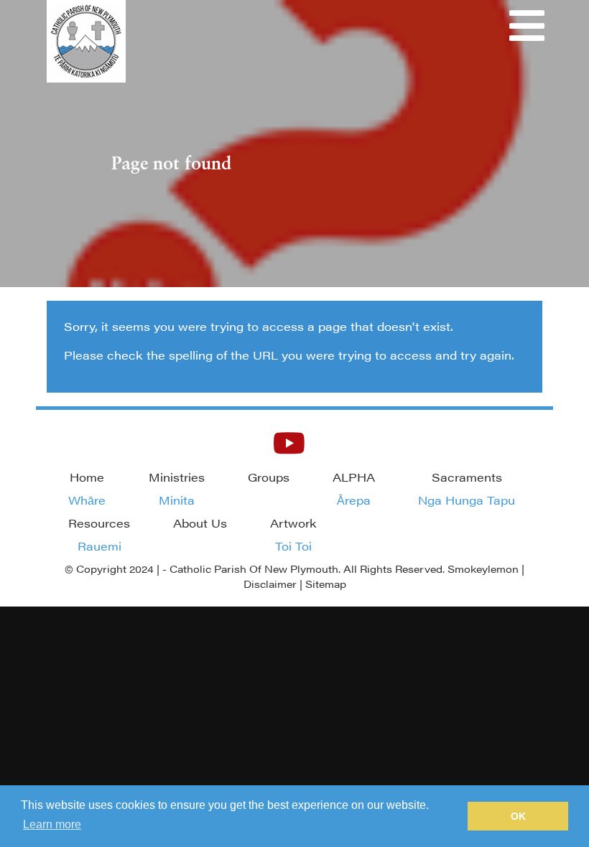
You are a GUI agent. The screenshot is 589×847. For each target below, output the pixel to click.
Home (87, 488)
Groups (268, 477)
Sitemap (325, 583)
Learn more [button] (52, 824)
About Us (200, 523)
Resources (99, 534)
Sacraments (466, 488)
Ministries (177, 488)
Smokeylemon (483, 568)
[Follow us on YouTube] (289, 441)
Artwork (293, 534)
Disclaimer (270, 583)
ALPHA (354, 488)
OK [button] (518, 816)
